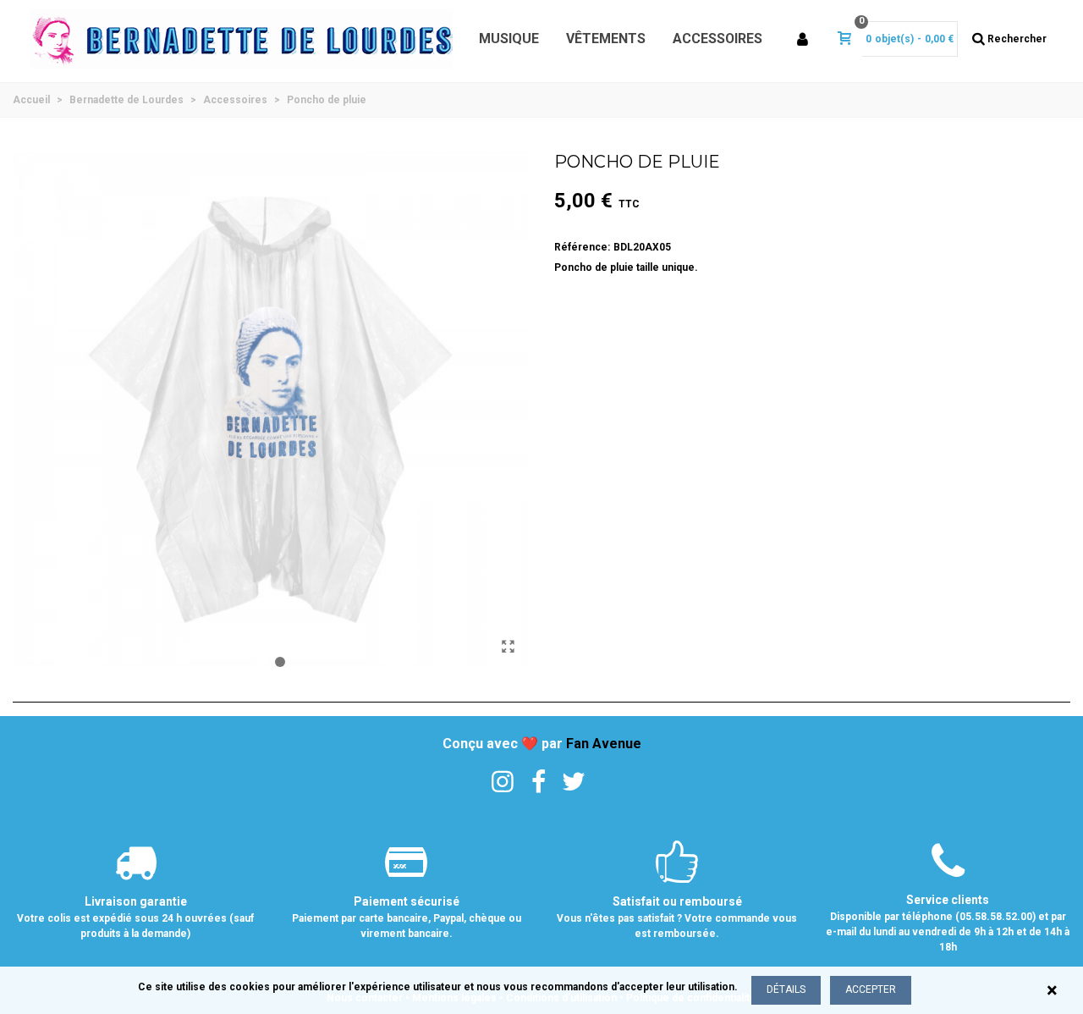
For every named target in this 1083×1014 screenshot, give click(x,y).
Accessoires (717, 38)
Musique (509, 38)
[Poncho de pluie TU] (507, 646)
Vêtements (606, 38)
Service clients (947, 900)
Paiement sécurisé (406, 901)
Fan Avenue (603, 744)
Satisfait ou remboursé (677, 901)
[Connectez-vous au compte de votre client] (804, 39)
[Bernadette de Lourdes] (241, 39)
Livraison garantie (136, 901)
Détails (786, 989)
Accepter (870, 989)
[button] (261, 662)
